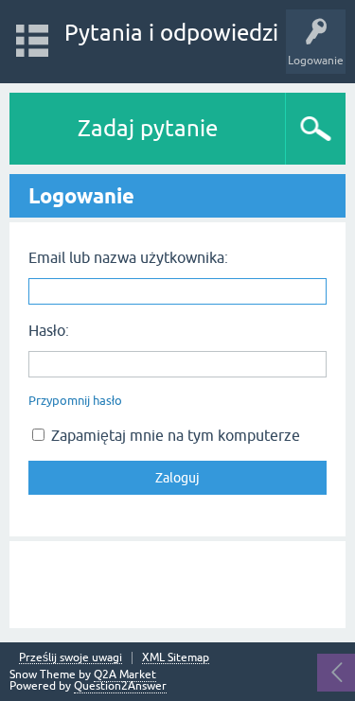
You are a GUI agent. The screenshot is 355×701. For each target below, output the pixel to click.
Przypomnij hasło (75, 401)
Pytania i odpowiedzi (171, 32)
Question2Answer (120, 685)
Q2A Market (125, 674)
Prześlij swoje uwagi (70, 658)
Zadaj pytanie (148, 128)
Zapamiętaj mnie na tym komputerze (173, 435)
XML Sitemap (175, 658)
